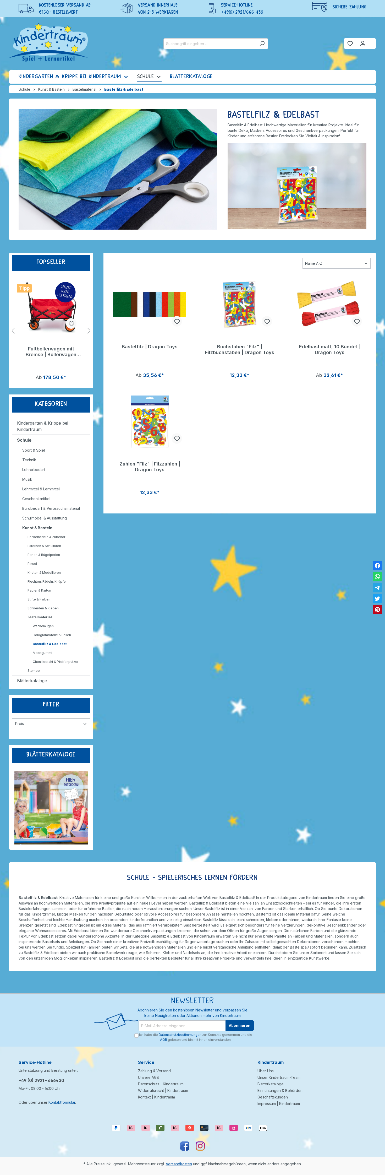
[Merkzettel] (350, 43)
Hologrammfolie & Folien (52, 635)
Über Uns (265, 1071)
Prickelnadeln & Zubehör (46, 537)
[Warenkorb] (372, 41)
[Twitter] (377, 598)
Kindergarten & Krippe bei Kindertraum (42, 426)
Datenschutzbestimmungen (180, 1035)
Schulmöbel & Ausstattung (44, 518)
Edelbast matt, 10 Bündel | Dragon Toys (329, 349)
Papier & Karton (39, 590)
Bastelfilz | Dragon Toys (150, 346)
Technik (29, 460)
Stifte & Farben (39, 599)
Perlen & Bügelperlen (44, 555)
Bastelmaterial (40, 617)
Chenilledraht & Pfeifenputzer (55, 662)
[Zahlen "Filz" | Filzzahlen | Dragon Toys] (149, 422)
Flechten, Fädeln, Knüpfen (48, 581)
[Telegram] (377, 587)
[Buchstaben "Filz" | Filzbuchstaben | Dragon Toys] (239, 304)
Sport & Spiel (33, 450)
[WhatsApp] (377, 576)
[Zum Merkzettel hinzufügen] (71, 323)
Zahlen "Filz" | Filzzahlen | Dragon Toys (149, 466)
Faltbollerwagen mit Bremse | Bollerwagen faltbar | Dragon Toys (51, 352)
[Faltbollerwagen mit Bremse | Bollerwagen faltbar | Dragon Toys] (51, 306)
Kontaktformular (61, 1102)
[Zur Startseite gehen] (48, 42)
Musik (27, 479)
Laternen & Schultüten (44, 546)
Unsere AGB (148, 1077)
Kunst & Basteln (37, 528)
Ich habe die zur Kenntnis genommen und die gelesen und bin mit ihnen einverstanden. (195, 1037)
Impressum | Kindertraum (278, 1103)
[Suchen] (262, 43)
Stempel (34, 671)
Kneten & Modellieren (44, 573)
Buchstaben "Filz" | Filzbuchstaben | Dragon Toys (239, 349)
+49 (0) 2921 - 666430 (41, 1080)
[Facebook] (377, 565)
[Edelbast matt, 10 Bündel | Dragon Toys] (329, 304)
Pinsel (32, 564)
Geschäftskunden (272, 1097)
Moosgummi (42, 653)
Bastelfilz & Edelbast (50, 644)
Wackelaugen (43, 626)
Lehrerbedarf (33, 469)
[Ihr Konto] (362, 43)
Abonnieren (239, 1025)
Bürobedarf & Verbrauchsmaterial (51, 508)
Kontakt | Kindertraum (156, 1097)
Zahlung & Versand (154, 1071)
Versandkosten (179, 1164)
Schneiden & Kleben (43, 608)
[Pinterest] (377, 609)
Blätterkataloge (32, 680)
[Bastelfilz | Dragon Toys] (149, 304)
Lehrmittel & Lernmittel (41, 489)
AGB (163, 1040)
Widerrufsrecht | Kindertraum (163, 1090)
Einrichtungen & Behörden (279, 1090)
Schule (24, 440)
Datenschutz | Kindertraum (161, 1084)
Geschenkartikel (36, 498)
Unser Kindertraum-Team (278, 1077)
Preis (19, 723)
